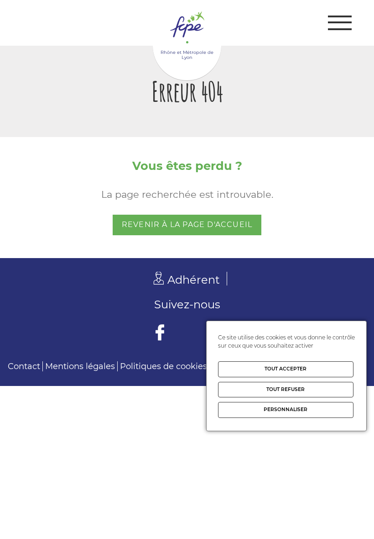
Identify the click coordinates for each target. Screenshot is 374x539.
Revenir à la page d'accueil (187, 224)
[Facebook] (160, 333)
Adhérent (193, 279)
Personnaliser (285, 409)
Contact (24, 366)
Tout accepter (285, 369)
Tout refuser (285, 389)
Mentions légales (80, 366)
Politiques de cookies (163, 366)
